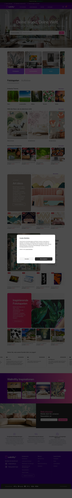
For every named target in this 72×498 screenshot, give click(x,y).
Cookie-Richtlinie (28, 249)
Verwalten (27, 259)
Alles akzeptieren (43, 259)
